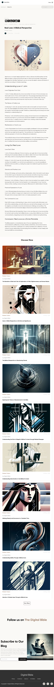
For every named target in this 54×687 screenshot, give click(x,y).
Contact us (19, 678)
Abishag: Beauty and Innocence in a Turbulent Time (15, 518)
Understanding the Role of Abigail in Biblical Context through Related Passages (23, 439)
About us (26, 678)
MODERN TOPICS (13, 24)
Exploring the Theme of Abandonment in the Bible (15, 400)
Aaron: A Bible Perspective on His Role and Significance (16, 321)
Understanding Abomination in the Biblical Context (15, 478)
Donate (39, 678)
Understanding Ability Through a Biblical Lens (14, 557)
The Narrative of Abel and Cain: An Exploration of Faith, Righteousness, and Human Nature (25, 281)
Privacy (13, 678)
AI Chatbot (32, 678)
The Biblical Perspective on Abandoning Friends (14, 360)
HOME (6, 24)
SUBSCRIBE (23, 659)
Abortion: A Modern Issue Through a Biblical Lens (15, 597)
